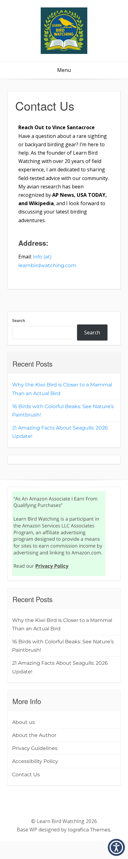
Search (18, 321)
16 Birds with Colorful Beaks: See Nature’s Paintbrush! (63, 410)
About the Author (34, 735)
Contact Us (26, 775)
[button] (116, 847)
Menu (64, 70)
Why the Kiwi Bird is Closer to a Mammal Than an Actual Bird (62, 389)
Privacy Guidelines (34, 748)
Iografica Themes (89, 830)
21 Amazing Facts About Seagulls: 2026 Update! (60, 432)
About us (23, 722)
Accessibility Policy (35, 761)
